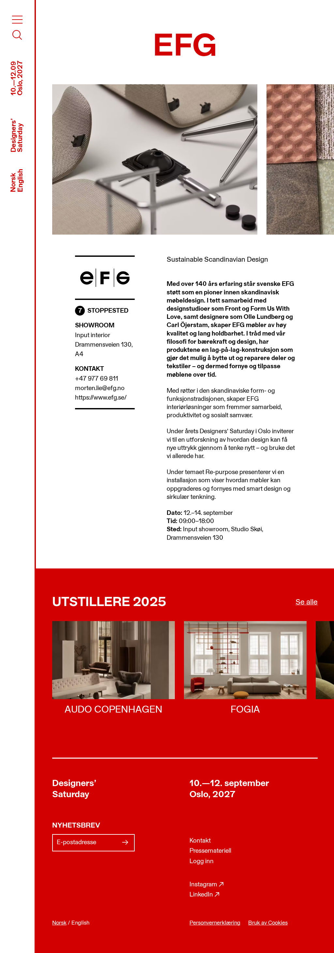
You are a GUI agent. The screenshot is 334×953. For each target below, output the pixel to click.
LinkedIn (205, 894)
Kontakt (200, 841)
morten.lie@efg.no (100, 388)
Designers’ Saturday (74, 789)
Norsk (13, 182)
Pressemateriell (210, 851)
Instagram (207, 884)
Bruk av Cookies (268, 923)
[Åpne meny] (17, 20)
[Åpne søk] (17, 35)
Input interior (92, 335)
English (21, 180)
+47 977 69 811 (96, 379)
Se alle (307, 602)
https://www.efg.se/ (101, 398)
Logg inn (202, 861)
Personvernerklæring (215, 923)
